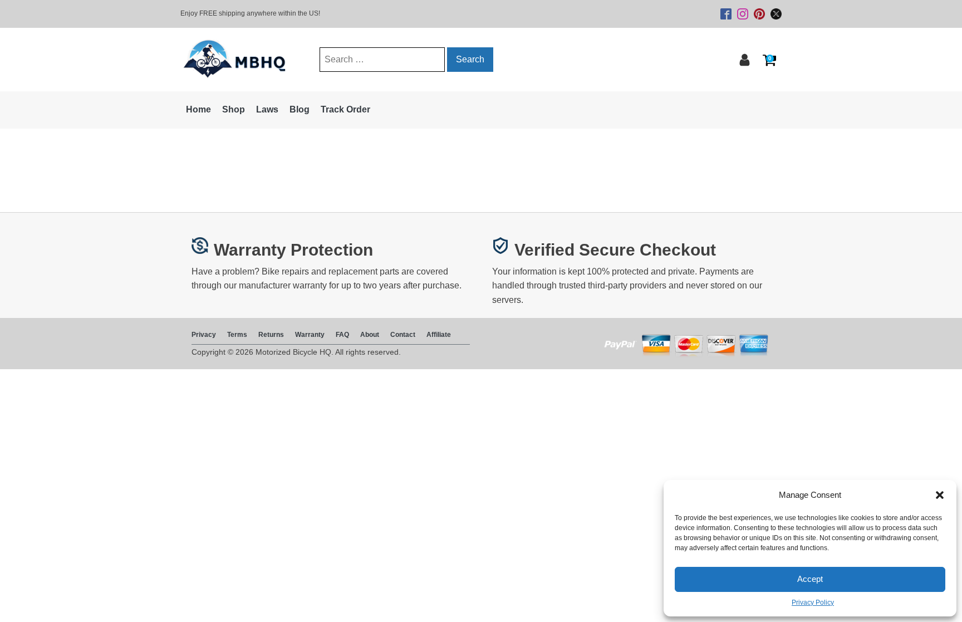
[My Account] (745, 60)
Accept (810, 579)
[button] (939, 495)
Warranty (310, 335)
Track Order (345, 109)
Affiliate (438, 335)
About (369, 335)
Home (198, 109)
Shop (233, 109)
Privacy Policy (813, 602)
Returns (271, 335)
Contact (402, 335)
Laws (267, 109)
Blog (299, 109)
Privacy (204, 335)
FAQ (342, 335)
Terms (237, 335)
